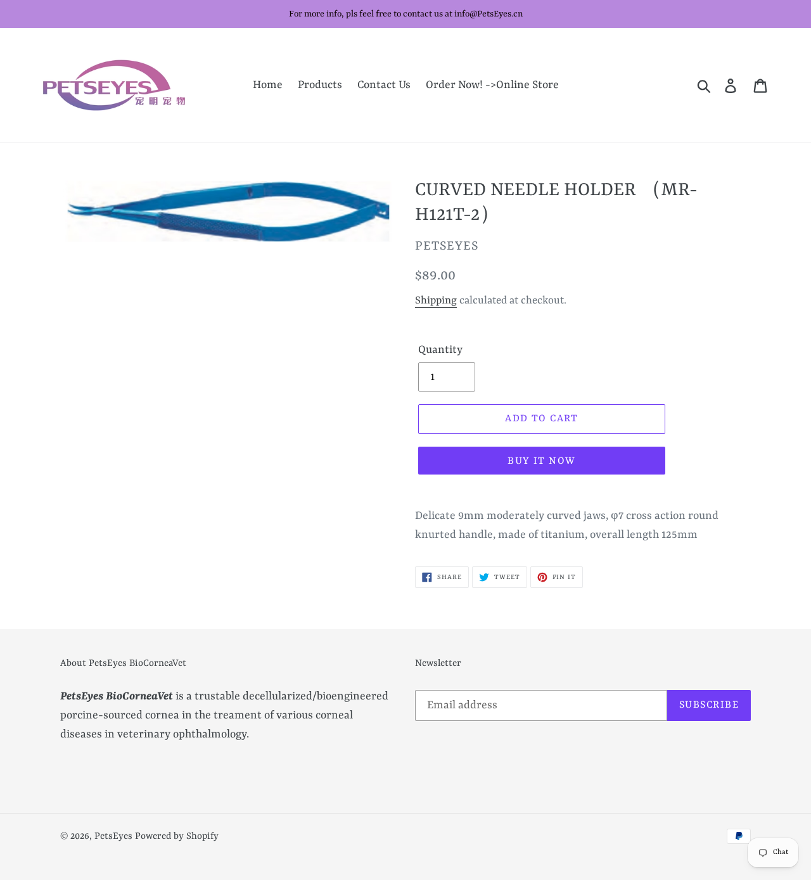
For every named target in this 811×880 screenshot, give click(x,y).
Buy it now (541, 461)
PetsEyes (113, 836)
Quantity (440, 349)
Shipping (436, 301)
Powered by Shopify (177, 836)
